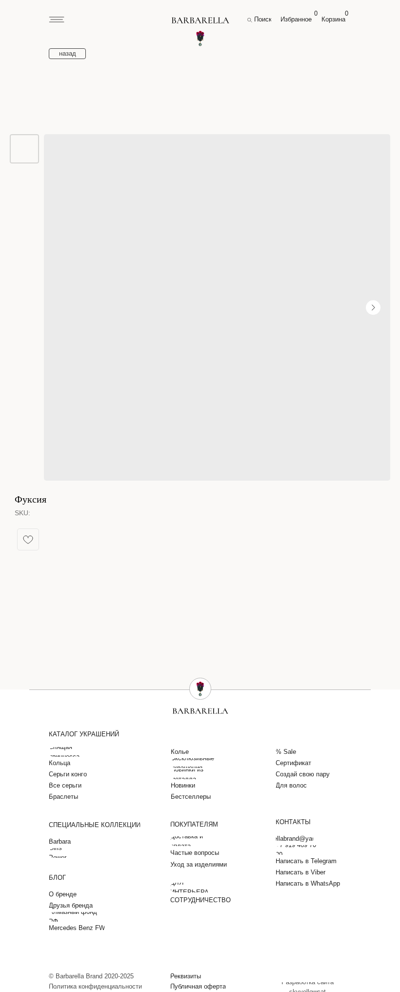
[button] (187, 976)
